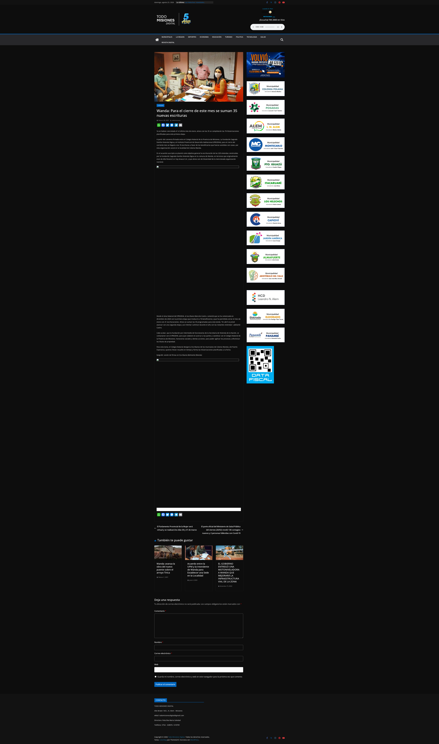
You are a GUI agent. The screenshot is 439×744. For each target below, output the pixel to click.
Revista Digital (168, 42)
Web (156, 664)
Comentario (160, 611)
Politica (239, 37)
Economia (204, 37)
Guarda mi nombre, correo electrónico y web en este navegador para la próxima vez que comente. (199, 676)
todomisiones (176, 120)
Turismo (228, 37)
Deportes (192, 37)
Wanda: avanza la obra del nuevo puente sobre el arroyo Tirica (166, 568)
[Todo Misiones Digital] (157, 39)
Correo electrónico (163, 653)
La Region (180, 37)
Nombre (158, 642)
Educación (216, 37)
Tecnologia (252, 37)
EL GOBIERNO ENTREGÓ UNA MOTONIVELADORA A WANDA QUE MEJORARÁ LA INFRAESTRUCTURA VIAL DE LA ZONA (228, 572)
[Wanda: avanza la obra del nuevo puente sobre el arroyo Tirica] (168, 547)
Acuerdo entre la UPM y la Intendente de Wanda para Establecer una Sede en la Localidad (198, 569)
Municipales (167, 37)
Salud (263, 37)
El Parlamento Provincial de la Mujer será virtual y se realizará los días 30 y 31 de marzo (177, 528)
